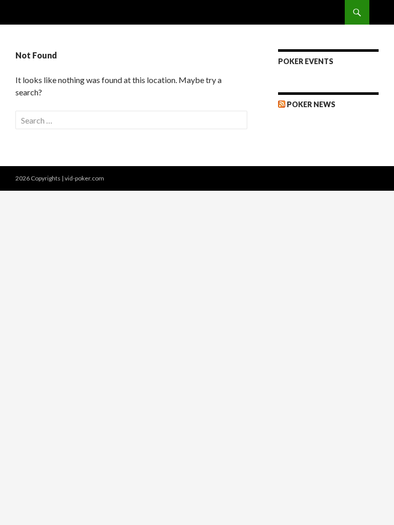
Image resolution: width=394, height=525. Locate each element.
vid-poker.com (84, 178)
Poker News (311, 104)
